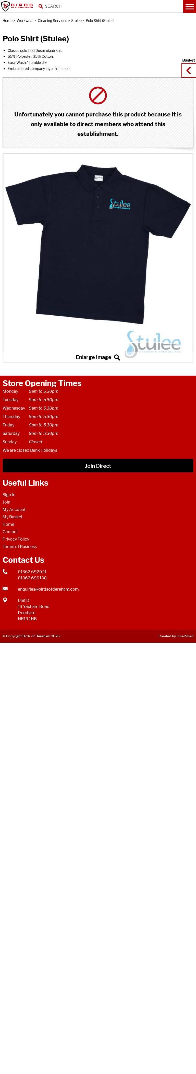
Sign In (9, 494)
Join (6, 502)
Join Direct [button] (98, 466)
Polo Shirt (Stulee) (100, 20)
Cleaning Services (52, 20)
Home (8, 20)
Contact (10, 531)
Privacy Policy (16, 539)
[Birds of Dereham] (17, 6)
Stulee (76, 20)
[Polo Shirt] (98, 258)
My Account (14, 509)
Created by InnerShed (175, 636)
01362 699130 (32, 578)
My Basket (12, 517)
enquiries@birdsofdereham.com (48, 589)
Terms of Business (20, 546)
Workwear (25, 20)
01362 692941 (32, 571)
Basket (187, 66)
